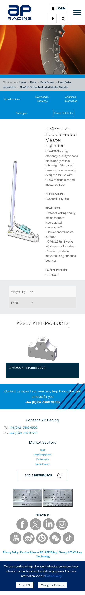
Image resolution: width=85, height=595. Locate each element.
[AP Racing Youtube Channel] (16, 539)
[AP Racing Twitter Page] (36, 525)
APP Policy (51, 552)
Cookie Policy (53, 576)
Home (22, 82)
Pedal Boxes (47, 82)
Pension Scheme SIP (31, 552)
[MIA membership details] (28, 498)
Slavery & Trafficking (70, 552)
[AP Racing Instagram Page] (62, 525)
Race (33, 82)
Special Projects (42, 463)
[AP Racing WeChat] (55, 539)
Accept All (24, 585)
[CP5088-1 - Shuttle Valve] (42, 348)
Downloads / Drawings (42, 99)
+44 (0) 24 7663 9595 (42, 401)
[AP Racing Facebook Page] (22, 525)
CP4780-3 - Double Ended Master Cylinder (44, 87)
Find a (38, 475)
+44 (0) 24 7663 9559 (23, 433)
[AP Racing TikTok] (68, 539)
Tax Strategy (43, 556)
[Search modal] (63, 18)
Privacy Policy (10, 552)
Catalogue (21, 113)
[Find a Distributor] (53, 18)
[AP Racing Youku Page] (42, 539)
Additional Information (71, 99)
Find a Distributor (63, 113)
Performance (42, 459)
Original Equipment (42, 454)
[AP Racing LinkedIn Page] (49, 525)
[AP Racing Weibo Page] (29, 539)
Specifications (12, 99)
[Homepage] (19, 12)
